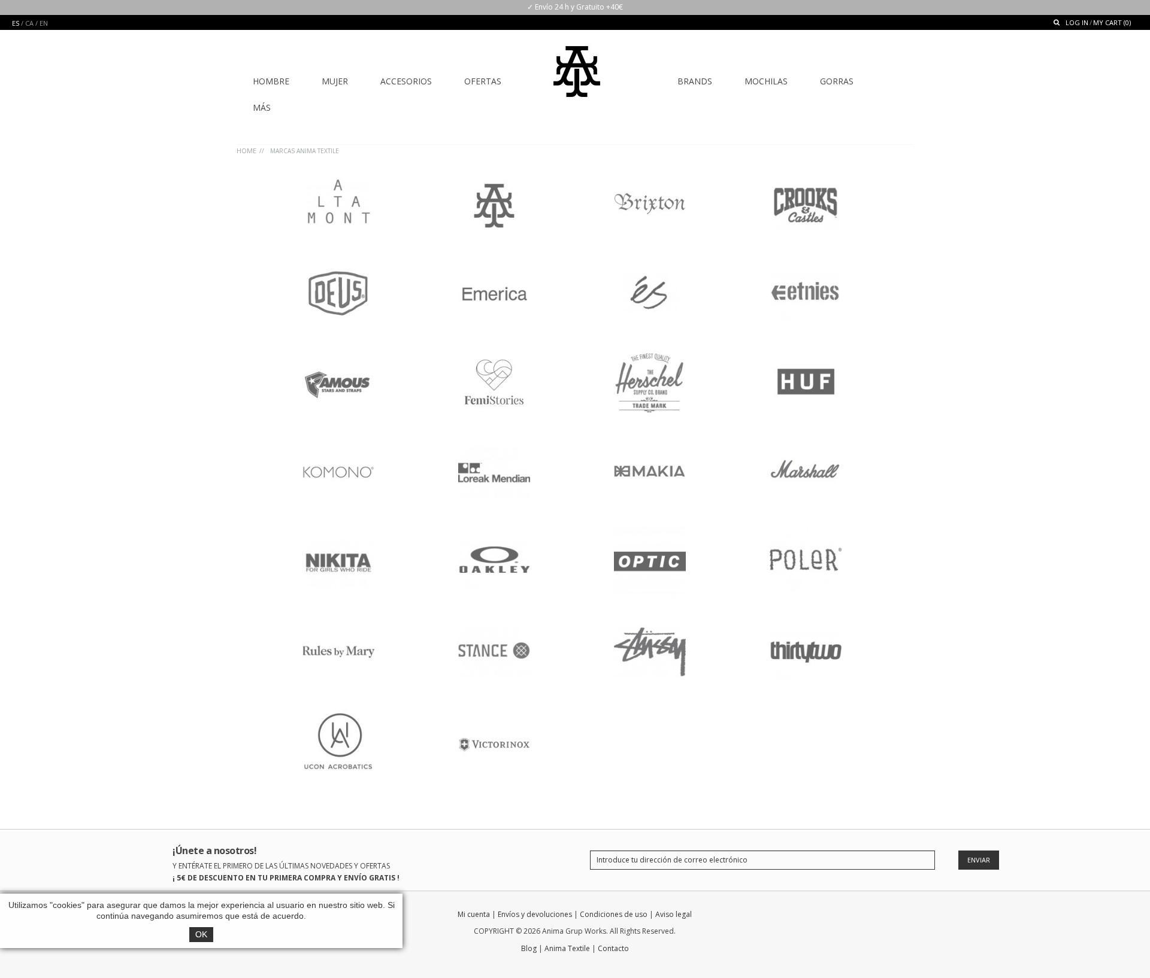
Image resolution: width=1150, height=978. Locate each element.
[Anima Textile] (577, 63)
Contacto (613, 948)
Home (246, 150)
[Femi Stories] (494, 352)
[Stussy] (650, 621)
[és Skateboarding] (650, 262)
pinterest (905, 916)
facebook (822, 916)
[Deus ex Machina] (338, 262)
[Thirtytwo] (806, 621)
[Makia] (650, 442)
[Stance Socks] (494, 621)
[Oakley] (494, 532)
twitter (843, 916)
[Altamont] (338, 173)
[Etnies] (806, 262)
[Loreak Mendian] (494, 442)
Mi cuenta (474, 914)
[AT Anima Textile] (494, 173)
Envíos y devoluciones (535, 914)
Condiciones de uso (613, 914)
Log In (1077, 22)
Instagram (884, 916)
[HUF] (806, 352)
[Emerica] (494, 262)
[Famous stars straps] (338, 352)
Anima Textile (567, 948)
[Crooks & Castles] (806, 173)
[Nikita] (338, 532)
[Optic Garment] (650, 532)
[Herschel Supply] (650, 352)
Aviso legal (673, 914)
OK (201, 934)
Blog (529, 948)
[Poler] (806, 532)
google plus (864, 916)
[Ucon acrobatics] (338, 711)
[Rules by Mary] (338, 621)
